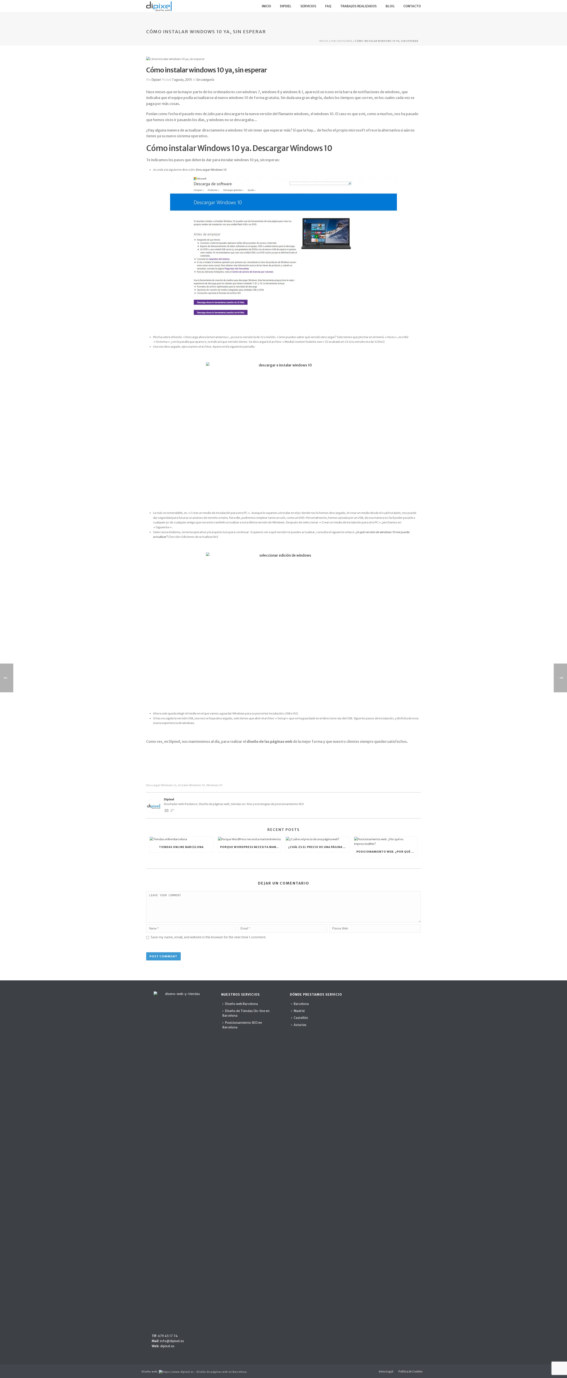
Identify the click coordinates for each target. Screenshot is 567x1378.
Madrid (299, 1011)
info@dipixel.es (172, 1341)
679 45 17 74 (168, 1336)
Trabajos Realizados (358, 6)
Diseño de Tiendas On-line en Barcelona (246, 1013)
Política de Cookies (410, 1371)
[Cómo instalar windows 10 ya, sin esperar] (283, 58)
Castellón (301, 1018)
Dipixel (285, 6)
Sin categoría (341, 41)
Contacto (412, 6)
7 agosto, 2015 (182, 80)
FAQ (328, 6)
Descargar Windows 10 (211, 170)
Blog (390, 6)
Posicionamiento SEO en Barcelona (242, 1025)
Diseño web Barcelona (241, 1004)
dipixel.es (166, 1346)
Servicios (308, 6)
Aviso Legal (386, 1371)
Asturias (300, 1025)
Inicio (266, 6)
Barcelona (301, 1004)
